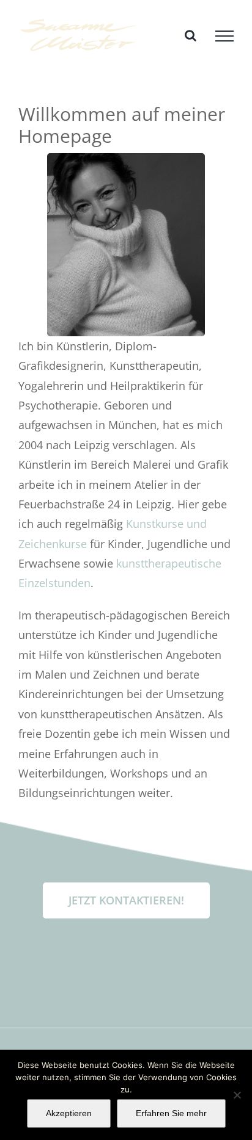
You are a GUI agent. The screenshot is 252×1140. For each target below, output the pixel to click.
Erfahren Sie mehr (171, 1113)
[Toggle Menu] (224, 36)
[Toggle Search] (190, 35)
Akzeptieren (69, 1113)
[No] (237, 1095)
